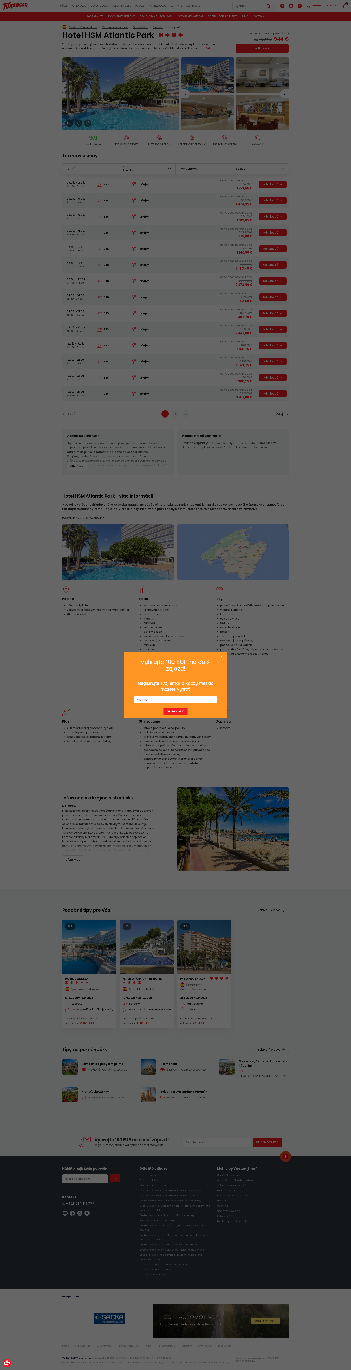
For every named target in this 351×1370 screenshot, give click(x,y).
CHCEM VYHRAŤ (176, 711)
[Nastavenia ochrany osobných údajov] (7, 1363)
